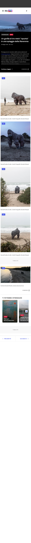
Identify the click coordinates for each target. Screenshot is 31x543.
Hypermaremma (5, 54)
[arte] (9, 11)
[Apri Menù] (3, 11)
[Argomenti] (26, 11)
